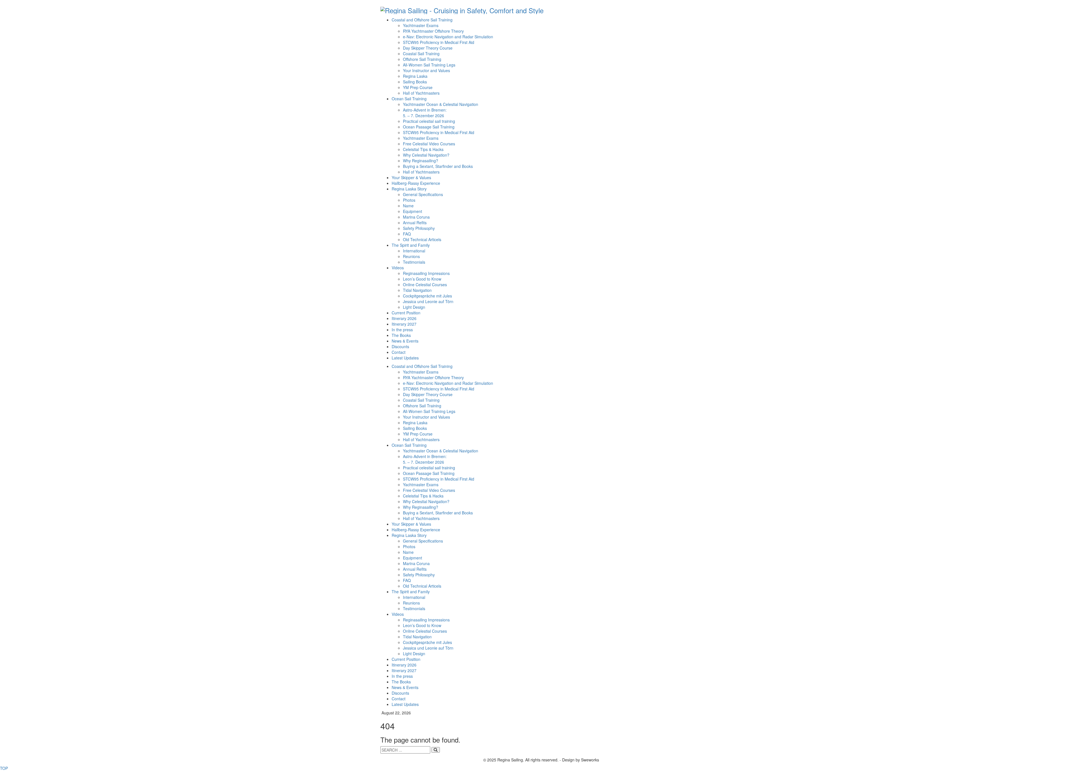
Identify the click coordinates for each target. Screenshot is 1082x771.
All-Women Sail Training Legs (429, 65)
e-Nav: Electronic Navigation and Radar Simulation (448, 36)
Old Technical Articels (422, 239)
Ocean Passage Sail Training (428, 127)
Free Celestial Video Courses (429, 143)
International (414, 251)
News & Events (405, 341)
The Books (401, 335)
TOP (4, 768)
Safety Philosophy (419, 228)
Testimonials (414, 262)
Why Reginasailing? (420, 160)
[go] (435, 750)
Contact (398, 352)
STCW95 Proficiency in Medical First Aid (438, 42)
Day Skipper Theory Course (428, 48)
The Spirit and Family (411, 245)
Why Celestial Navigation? (426, 155)
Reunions (411, 256)
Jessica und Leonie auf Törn (428, 301)
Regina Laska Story (409, 189)
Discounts (400, 346)
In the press (402, 329)
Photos (409, 200)
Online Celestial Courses (425, 284)
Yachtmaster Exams (420, 25)
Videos (398, 267)
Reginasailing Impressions (426, 273)
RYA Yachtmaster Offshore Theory (433, 31)
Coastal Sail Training (421, 53)
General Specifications (423, 194)
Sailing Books (415, 82)
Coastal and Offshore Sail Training (422, 20)
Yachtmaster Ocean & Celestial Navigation (440, 104)
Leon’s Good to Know (422, 279)
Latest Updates (405, 358)
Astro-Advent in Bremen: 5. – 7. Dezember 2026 (425, 112)
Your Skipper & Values (411, 177)
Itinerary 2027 (404, 324)
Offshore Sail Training (422, 59)
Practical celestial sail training (429, 121)
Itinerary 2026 (404, 318)
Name (408, 205)
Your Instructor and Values (426, 70)
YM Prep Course (418, 87)
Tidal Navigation (417, 290)
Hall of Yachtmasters (421, 93)
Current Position (406, 312)
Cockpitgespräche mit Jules (427, 296)
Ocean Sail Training (409, 98)
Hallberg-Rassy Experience (416, 183)
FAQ (407, 234)
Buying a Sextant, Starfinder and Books (438, 166)
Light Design (414, 307)
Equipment (412, 211)
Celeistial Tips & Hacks (423, 149)
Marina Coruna (416, 217)
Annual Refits (415, 222)
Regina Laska (415, 76)
